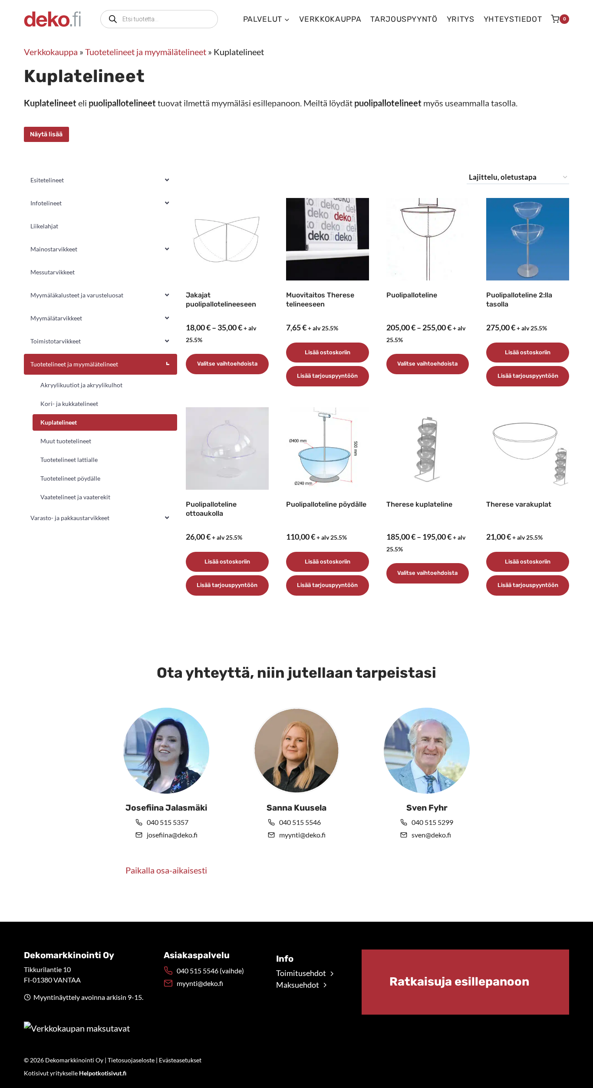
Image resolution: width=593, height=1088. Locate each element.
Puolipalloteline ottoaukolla (211, 509)
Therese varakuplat (518, 504)
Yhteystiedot (513, 19)
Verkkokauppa (330, 19)
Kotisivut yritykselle (75, 1073)
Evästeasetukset (180, 1060)
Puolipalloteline (411, 295)
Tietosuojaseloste (131, 1060)
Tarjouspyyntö (403, 19)
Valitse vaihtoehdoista (227, 363)
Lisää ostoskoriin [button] (327, 352)
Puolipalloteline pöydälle (326, 504)
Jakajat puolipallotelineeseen (221, 299)
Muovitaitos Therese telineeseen (320, 299)
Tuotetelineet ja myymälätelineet (145, 51)
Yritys (460, 19)
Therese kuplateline (419, 504)
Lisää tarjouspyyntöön (327, 376)
